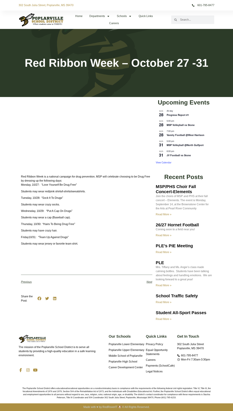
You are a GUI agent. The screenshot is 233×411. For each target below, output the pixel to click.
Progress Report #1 (178, 115)
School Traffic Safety (177, 295)
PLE (160, 262)
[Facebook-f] (21, 370)
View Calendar (163, 162)
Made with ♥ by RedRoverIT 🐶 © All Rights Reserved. (116, 407)
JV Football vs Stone (179, 155)
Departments (97, 16)
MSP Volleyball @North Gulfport (185, 145)
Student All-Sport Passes (181, 312)
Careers (114, 23)
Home (79, 16)
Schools (122, 16)
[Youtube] (35, 370)
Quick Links (146, 16)
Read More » (163, 214)
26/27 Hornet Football (177, 224)
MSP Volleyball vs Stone (181, 125)
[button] (39, 299)
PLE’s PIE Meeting (174, 245)
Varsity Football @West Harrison (185, 135)
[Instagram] (28, 370)
